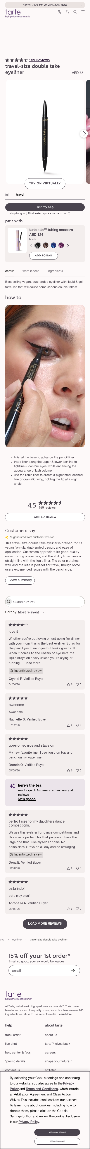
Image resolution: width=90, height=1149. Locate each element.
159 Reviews (39, 60)
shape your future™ (59, 1061)
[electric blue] (53, 245)
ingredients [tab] (55, 271)
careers (50, 1052)
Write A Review (45, 517)
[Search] (75, 13)
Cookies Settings (57, 1141)
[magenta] (61, 245)
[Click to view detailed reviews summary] (20, 580)
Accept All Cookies (57, 1132)
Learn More (65, 1014)
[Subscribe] (73, 971)
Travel (20, 194)
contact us (12, 1070)
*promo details (15, 1061)
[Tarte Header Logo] (17, 14)
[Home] (18, 995)
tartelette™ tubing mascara (51, 230)
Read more (32, 663)
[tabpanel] (45, 283)
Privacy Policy (29, 1122)
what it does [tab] (30, 271)
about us (51, 1035)
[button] (59, 13)
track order (13, 1035)
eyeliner (17, 939)
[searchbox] (48, 601)
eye (2, 939)
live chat (11, 1044)
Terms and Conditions (42, 1089)
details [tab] (9, 271)
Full (7, 194)
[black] (37, 245)
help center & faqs (18, 1052)
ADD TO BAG (43, 255)
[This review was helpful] (68, 684)
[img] (7, 60)
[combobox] (45, 612)
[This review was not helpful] (77, 684)
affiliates (50, 1070)
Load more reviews (45, 923)
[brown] (45, 245)
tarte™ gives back (57, 1044)
